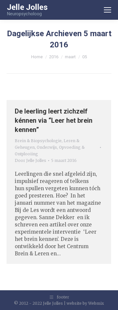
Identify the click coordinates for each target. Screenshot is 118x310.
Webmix (96, 303)
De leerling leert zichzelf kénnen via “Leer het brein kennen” (53, 120)
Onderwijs (47, 147)
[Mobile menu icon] (107, 10)
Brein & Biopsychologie (38, 140)
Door (30, 160)
